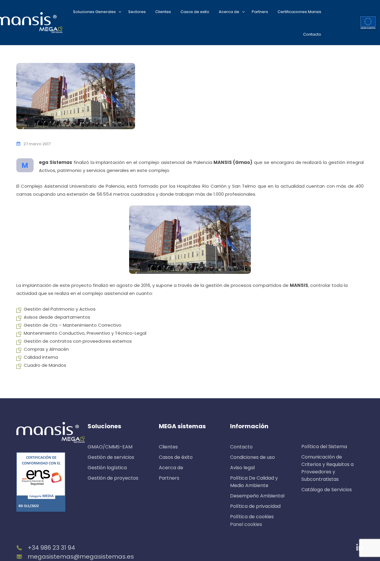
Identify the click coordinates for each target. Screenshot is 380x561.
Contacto (312, 34)
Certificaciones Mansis (299, 12)
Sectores (137, 12)
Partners (260, 12)
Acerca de (229, 12)
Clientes (163, 12)
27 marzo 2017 (36, 144)
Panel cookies (246, 524)
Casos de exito (194, 12)
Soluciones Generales (94, 12)
